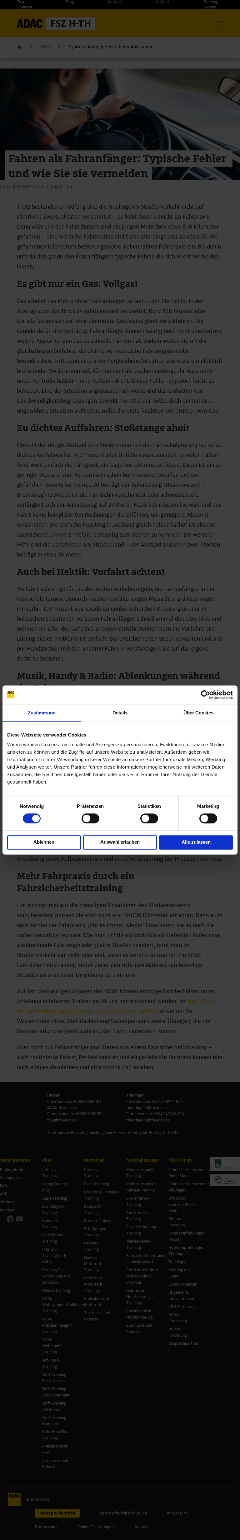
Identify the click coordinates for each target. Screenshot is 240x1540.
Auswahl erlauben (120, 842)
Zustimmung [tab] (42, 712)
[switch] (90, 818)
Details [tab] (120, 712)
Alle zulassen (196, 842)
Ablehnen (43, 842)
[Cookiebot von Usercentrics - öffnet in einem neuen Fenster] (205, 694)
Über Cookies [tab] (198, 712)
